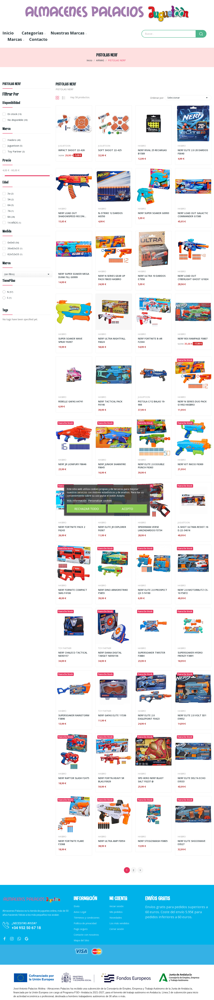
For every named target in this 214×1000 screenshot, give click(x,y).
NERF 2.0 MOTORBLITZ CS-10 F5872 (193, 591)
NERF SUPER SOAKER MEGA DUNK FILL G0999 (73, 275)
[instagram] (12, 939)
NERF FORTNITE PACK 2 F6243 (71, 528)
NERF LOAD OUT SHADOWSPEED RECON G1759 (71, 214)
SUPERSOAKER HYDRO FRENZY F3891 (190, 654)
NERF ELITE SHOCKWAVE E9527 (191, 842)
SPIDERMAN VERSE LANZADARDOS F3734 (150, 528)
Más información (76, 500)
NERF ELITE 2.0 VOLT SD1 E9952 (192, 717)
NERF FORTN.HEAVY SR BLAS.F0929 (111, 779)
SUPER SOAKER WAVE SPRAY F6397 (70, 340)
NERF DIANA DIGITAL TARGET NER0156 (110, 654)
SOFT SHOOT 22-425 (110, 150)
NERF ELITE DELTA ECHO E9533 (191, 779)
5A (11, 199)
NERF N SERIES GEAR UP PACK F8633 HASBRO (111, 277)
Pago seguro (81, 929)
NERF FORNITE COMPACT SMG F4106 (72, 591)
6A (11, 205)
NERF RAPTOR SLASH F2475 (73, 778)
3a (10, 193)
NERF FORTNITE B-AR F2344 (150, 340)
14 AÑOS (14, 222)
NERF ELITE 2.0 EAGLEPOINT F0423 (148, 717)
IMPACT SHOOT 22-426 (71, 150)
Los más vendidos (119, 923)
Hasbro (14, 140)
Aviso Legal (80, 912)
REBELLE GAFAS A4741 (70, 401)
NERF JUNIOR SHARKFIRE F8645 (112, 466)
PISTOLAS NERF (12, 84)
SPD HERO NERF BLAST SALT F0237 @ (151, 779)
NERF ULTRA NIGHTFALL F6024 (111, 340)
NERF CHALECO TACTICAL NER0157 (72, 654)
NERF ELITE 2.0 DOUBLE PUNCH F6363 (151, 466)
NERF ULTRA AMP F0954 (111, 841)
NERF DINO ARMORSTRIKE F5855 (113, 591)
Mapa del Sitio (81, 940)
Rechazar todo (86, 509)
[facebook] (5, 939)
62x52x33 (15, 254)
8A (11, 216)
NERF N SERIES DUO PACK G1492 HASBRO (192, 403)
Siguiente (140, 870)
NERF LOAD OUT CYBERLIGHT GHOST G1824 (193, 277)
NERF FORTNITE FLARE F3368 (71, 842)
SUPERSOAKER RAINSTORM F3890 (73, 717)
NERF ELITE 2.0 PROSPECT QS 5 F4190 (152, 591)
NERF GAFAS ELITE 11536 (112, 715)
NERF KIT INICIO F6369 (190, 464)
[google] (27, 939)
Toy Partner (16, 151)
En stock (14, 114)
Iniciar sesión (117, 906)
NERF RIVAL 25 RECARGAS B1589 (152, 152)
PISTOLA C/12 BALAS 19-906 (151, 403)
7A (11, 210)
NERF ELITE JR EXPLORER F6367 (112, 528)
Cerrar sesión (117, 929)
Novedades (116, 917)
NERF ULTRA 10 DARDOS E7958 (152, 277)
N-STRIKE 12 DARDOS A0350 (110, 214)
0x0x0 (13, 242)
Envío (77, 906)
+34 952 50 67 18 (26, 928)
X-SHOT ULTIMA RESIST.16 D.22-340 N (193, 528)
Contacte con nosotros (86, 934)
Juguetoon (15, 145)
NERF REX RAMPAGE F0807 (192, 338)
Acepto (127, 509)
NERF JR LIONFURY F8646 (72, 464)
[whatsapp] (19, 939)
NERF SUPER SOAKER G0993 (153, 213)
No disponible (17, 119)
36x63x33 (15, 248)
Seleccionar (188, 98)
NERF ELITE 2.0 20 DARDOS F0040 (193, 152)
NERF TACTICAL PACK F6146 (110, 403)
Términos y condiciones (86, 917)
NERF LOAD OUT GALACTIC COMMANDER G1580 (193, 214)
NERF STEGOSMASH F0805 (153, 841)
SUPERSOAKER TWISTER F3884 (151, 654)
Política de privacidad (85, 923)
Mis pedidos (116, 912)
